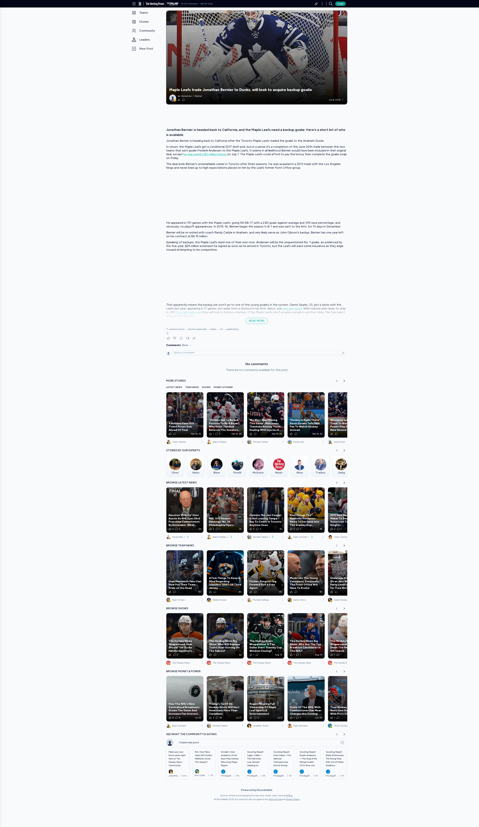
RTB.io (289, 795)
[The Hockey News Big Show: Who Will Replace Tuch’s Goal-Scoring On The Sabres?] (225, 635)
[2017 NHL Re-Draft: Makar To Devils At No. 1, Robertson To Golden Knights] (346, 510)
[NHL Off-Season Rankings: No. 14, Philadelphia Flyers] (225, 510)
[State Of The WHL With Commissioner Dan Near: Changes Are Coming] (306, 698)
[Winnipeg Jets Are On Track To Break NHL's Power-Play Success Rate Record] (346, 415)
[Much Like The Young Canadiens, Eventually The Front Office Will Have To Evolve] (306, 573)
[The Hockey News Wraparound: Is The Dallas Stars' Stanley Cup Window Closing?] (265, 635)
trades (212, 329)
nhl (220, 329)
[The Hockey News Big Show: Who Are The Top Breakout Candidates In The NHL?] (306, 635)
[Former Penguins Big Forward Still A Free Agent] (265, 573)
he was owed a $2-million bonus (204, 154)
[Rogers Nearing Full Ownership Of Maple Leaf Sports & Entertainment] (265, 698)
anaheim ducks (177, 329)
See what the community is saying (191, 734)
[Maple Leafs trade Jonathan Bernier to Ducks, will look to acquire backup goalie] (256, 57)
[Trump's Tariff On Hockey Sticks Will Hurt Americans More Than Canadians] (225, 698)
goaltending (231, 329)
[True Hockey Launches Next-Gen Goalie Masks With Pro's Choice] (346, 698)
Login (341, 3)
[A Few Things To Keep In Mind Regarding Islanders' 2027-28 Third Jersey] (225, 573)
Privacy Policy (293, 799)
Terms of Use (275, 799)
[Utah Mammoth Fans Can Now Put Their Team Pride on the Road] (184, 573)
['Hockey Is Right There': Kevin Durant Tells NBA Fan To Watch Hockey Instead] (306, 415)
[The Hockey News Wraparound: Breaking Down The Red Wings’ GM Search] (346, 635)
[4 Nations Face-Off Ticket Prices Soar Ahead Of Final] (184, 415)
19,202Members (189, 3)
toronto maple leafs (196, 329)
